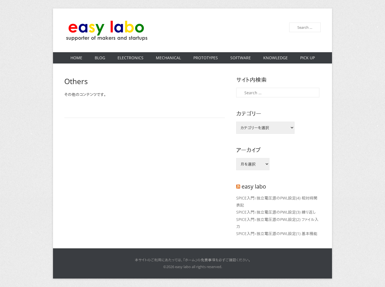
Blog (100, 57)
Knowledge (275, 57)
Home (76, 57)
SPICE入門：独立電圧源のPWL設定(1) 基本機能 (276, 233)
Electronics (130, 57)
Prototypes (205, 57)
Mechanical (168, 57)
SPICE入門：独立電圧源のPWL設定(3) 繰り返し (276, 212)
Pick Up (307, 57)
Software (240, 57)
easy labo (254, 186)
